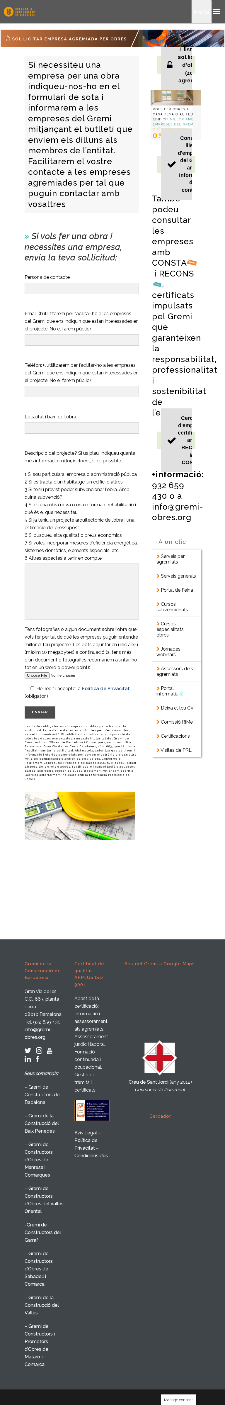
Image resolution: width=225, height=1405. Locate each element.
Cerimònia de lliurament (160, 1089)
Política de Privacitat (106, 688)
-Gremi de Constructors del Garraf (43, 1232)
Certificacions (175, 736)
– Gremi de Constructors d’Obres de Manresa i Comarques (39, 1160)
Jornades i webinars (169, 651)
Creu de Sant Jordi (148, 1082)
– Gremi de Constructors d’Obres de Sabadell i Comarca (39, 1269)
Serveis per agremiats (170, 559)
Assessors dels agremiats (174, 671)
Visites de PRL (176, 750)
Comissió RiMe (177, 722)
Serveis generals (178, 576)
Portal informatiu (168, 691)
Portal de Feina (176, 590)
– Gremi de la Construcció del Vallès (42, 1305)
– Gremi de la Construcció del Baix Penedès (42, 1123)
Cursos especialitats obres (170, 629)
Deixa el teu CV (177, 708)
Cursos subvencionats (172, 606)
